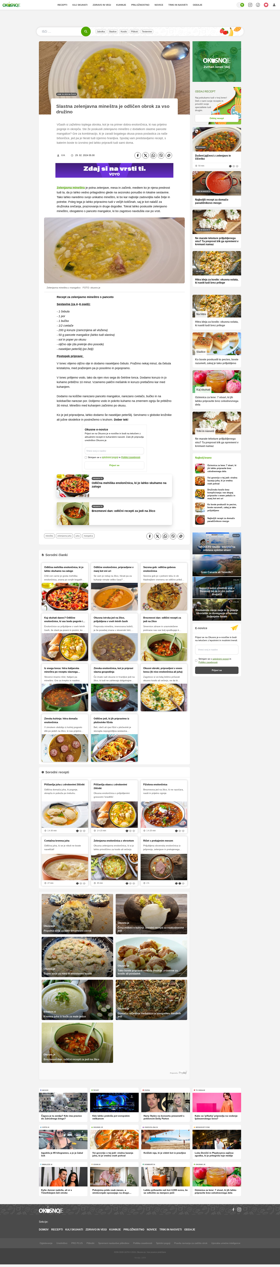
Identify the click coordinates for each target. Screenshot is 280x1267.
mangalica (88, 536)
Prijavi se (114, 465)
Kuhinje (121, 5)
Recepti (62, 5)
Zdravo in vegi (102, 5)
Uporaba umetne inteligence (225, 1243)
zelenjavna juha (64, 536)
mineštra (49, 536)
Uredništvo (61, 1243)
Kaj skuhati (80, 5)
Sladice (113, 31)
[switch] (240, 4)
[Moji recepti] (266, 5)
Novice (159, 5)
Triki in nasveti (178, 5)
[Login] (274, 5)
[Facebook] (137, 155)
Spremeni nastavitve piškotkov (113, 1243)
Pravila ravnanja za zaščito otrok (190, 1243)
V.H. (63, 155)
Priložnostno (140, 5)
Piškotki (90, 1243)
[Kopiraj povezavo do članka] (169, 155)
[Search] (250, 5)
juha (78, 536)
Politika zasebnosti (142, 1243)
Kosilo (124, 31)
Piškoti (134, 31)
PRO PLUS (77, 1243)
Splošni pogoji (163, 1243)
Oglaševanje (46, 1243)
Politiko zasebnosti (130, 457)
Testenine (147, 31)
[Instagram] (239, 1209)
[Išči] (86, 31)
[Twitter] (145, 155)
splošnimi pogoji (110, 457)
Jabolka (101, 31)
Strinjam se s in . (114, 457)
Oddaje (197, 5)
